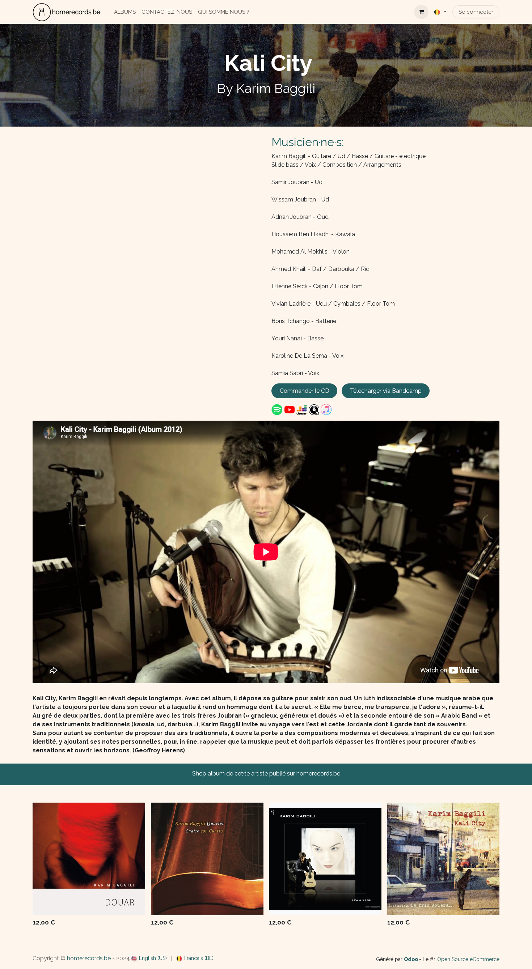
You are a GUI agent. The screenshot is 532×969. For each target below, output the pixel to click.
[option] (266, 866)
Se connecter (476, 12)
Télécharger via (386, 390)
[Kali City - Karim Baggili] (443, 859)
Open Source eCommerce (468, 959)
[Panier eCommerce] (421, 12)
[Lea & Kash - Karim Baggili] (325, 859)
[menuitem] (125, 12)
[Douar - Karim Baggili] (89, 859)
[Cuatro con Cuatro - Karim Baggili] (207, 859)
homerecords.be (89, 958)
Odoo (411, 959)
